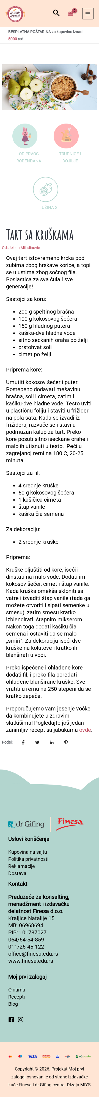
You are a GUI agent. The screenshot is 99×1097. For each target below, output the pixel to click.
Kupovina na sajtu (27, 852)
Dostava (17, 873)
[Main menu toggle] (88, 13)
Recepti (16, 997)
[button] (56, 13)
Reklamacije (21, 866)
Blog (13, 1004)
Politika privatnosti (28, 859)
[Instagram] (21, 1020)
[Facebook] (11, 1020)
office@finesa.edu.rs (33, 953)
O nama (16, 990)
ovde (85, 730)
